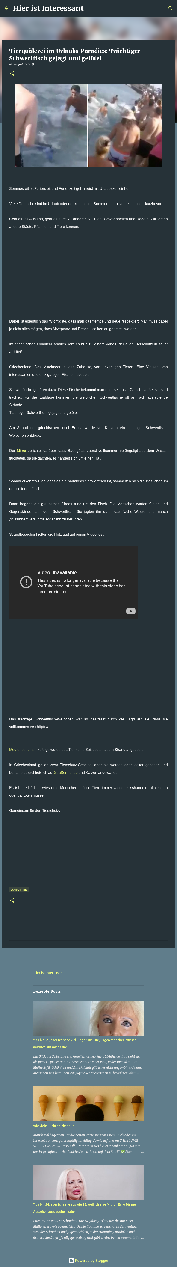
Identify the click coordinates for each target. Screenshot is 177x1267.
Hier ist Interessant (48, 8)
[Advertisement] (88, 277)
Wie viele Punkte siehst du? (53, 1126)
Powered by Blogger (91, 1260)
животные (19, 889)
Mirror (21, 451)
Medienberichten (23, 750)
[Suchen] (90, 8)
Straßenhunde (66, 772)
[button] (12, 74)
